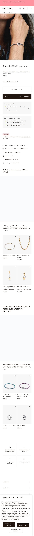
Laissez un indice (9, 155)
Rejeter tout (23, 525)
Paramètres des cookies (16, 530)
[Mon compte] (23, 8)
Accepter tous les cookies (9, 524)
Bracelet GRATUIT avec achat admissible (14, 1)
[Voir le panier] (27, 8)
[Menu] (30, 8)
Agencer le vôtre (17, 89)
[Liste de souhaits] (15, 236)
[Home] (7, 8)
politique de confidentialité (12, 519)
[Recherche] (20, 8)
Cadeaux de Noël (8, 12)
